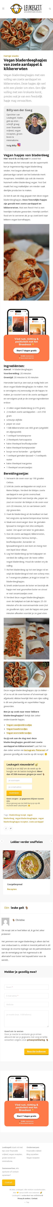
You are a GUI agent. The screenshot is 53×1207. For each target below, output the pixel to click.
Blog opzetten (32, 1154)
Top (27, 1202)
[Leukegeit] (26, 9)
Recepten (12, 889)
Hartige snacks (11, 55)
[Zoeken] (50, 9)
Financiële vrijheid (34, 1151)
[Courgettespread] (26, 864)
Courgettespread (14, 884)
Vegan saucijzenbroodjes (19, 724)
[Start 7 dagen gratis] (26, 335)
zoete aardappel (36, 821)
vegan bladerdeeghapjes (26, 818)
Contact (8, 1182)
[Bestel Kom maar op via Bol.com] (26, 1125)
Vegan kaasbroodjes (17, 728)
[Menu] (3, 8)
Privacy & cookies (24, 1198)
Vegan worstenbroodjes (19, 732)
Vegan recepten (33, 1158)
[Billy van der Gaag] (18, 145)
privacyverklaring (36, 1039)
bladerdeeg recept (17, 815)
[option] (26, 872)
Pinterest (40, 750)
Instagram (29, 750)
